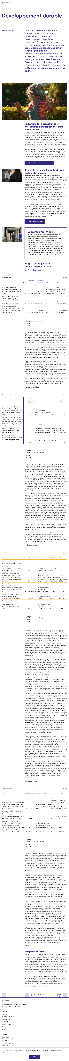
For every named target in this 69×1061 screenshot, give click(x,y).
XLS (66, 277)
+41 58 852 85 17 (9, 1044)
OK (34, 1057)
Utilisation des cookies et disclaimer (27, 1052)
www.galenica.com (8, 1045)
